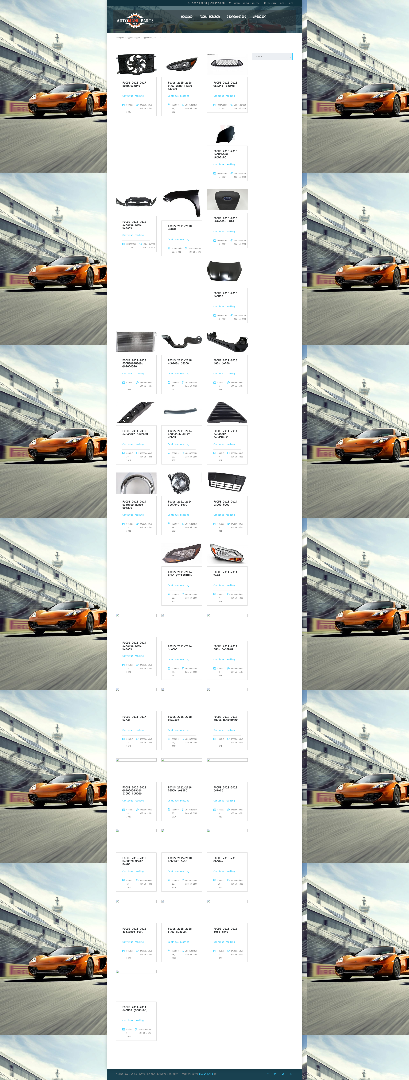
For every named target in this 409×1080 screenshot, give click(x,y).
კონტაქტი (259, 16)
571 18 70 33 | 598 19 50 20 (208, 3)
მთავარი (187, 16)
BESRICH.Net (206, 1074)
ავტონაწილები (236, 16)
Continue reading (133, 96)
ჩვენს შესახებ (210, 16)
